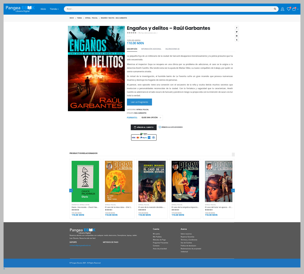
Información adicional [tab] (151, 49)
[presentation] (69, 70)
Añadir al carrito (145, 127)
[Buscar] (276, 8)
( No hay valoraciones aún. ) (147, 33)
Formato (132, 118)
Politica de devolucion (188, 246)
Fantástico (75, 204)
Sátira (87, 204)
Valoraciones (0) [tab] (172, 49)
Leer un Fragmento (139, 102)
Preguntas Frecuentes (160, 243)
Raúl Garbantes (140, 113)
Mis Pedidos (157, 237)
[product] (85, 181)
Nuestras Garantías (187, 237)
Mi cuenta (156, 234)
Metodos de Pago (159, 240)
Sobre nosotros (186, 234)
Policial (146, 109)
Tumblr (237, 40)
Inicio (43, 9)
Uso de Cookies (186, 243)
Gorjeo (237, 32)
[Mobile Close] (4, 269)
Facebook (237, 28)
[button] (233, 154)
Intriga (139, 109)
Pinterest (237, 36)
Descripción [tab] (132, 49)
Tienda (53, 9)
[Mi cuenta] (282, 9)
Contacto (156, 246)
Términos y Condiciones (189, 240)
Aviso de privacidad (160, 249)
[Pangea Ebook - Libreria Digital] (20, 9)
